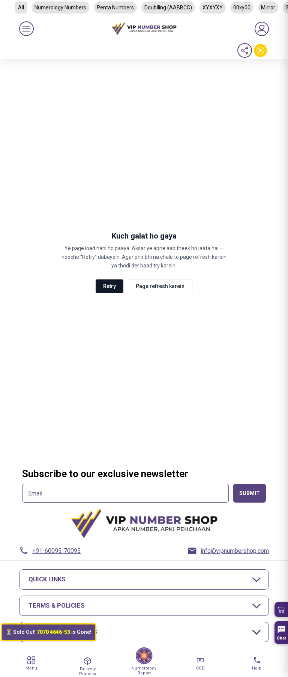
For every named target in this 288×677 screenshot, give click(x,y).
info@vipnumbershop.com (235, 550)
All (21, 8)
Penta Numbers (115, 8)
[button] (281, 609)
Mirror (268, 8)
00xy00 (241, 8)
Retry (109, 286)
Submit (249, 493)
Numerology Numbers (60, 8)
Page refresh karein (160, 286)
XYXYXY (212, 8)
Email (35, 494)
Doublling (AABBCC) (168, 8)
